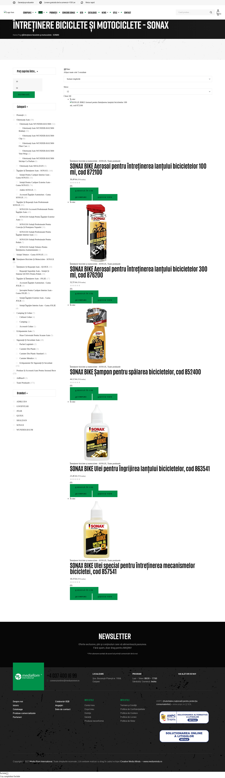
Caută (211, 12)
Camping (23, 322)
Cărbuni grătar (26, 317)
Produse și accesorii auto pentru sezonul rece (36, 370)
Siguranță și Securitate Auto (28, 340)
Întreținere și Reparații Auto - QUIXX (32, 267)
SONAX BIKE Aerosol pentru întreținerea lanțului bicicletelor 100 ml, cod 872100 (138, 168)
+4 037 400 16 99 (62, 675)
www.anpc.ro (179, 704)
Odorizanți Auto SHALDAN (32, 166)
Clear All (67, 96)
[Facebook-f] (179, 679)
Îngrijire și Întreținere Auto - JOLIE (31, 279)
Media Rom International (41, 761)
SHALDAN (22, 420)
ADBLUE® (22, 401)
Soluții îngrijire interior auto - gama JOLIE (38, 305)
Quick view (105, 197)
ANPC (159, 701)
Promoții (20, 115)
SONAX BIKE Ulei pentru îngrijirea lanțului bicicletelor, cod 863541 (140, 468)
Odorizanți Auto (23, 120)
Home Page (17, 35)
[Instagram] (184, 679)
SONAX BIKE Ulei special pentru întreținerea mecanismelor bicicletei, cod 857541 (132, 568)
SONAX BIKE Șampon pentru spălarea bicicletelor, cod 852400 (135, 371)
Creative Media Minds (130, 761)
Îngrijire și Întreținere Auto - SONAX (32, 171)
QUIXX (20, 416)
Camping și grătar (24, 313)
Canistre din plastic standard (32, 353)
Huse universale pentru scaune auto (35, 335)
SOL (189, 704)
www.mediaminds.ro (152, 761)
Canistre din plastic (28, 349)
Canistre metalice (27, 358)
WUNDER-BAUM (25, 430)
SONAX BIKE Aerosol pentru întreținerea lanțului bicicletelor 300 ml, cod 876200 (138, 271)
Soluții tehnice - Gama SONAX (30, 255)
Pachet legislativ (27, 344)
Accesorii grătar (26, 326)
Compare (82, 197)
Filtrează (24, 95)
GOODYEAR (23, 406)
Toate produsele (113, 161)
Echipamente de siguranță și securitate (36, 363)
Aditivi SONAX (26, 190)
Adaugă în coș (85, 191)
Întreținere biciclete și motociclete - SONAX (88, 161)
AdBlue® (21, 378)
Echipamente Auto (24, 331)
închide (17, 776)
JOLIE (19, 411)
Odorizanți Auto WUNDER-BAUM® (35, 124)
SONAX (20, 425)
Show (66, 87)
